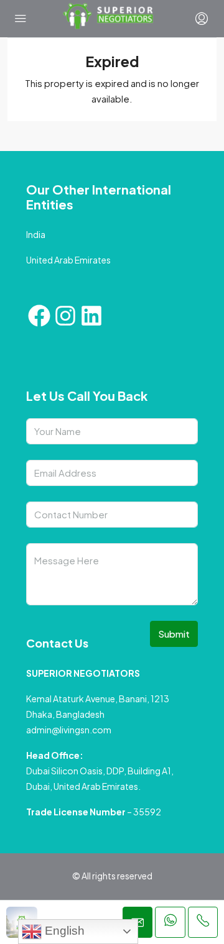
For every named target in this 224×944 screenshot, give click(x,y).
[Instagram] (65, 316)
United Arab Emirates (68, 259)
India (35, 234)
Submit (174, 633)
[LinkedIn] (91, 316)
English (63, 930)
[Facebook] (39, 316)
